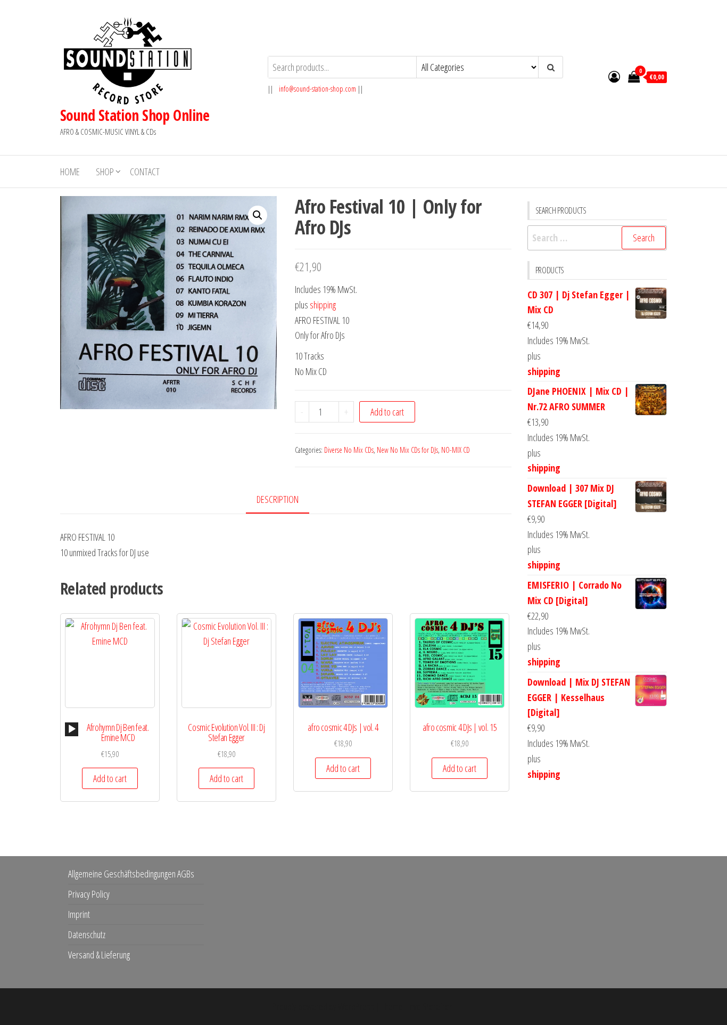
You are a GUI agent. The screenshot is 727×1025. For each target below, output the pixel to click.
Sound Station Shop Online (134, 115)
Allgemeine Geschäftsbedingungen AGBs (131, 873)
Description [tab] (278, 499)
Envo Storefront (430, 1006)
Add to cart (387, 411)
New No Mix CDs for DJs (407, 450)
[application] (71, 729)
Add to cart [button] (110, 778)
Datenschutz (86, 934)
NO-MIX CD (455, 450)
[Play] (72, 729)
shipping (323, 304)
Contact (145, 171)
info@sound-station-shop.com (317, 89)
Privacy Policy (89, 894)
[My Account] (614, 76)
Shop (105, 171)
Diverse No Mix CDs (349, 450)
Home (70, 171)
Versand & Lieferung (99, 954)
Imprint (79, 914)
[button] (257, 215)
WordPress (356, 1006)
